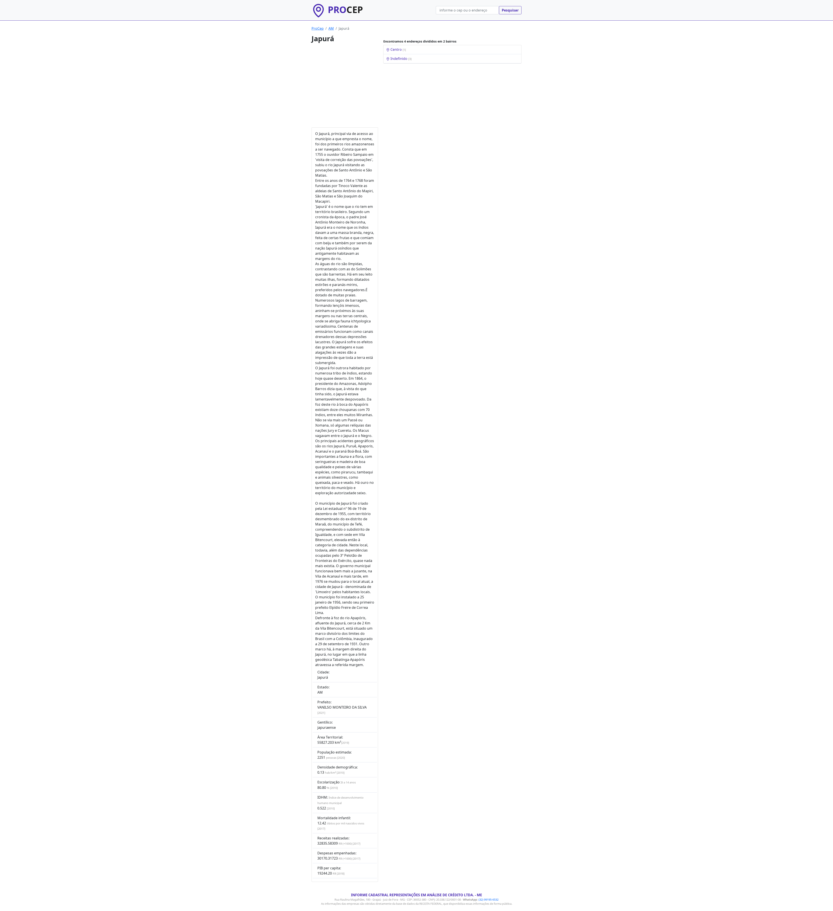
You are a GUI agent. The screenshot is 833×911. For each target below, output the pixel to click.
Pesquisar (510, 10)
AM (331, 28)
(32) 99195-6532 (488, 899)
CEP (345, 9)
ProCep (318, 28)
